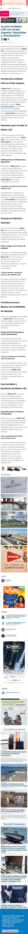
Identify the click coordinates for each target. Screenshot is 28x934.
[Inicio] (14, 8)
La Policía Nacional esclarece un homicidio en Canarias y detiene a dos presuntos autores (13, 907)
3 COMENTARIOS (10, 813)
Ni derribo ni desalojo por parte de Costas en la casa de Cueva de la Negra (14, 785)
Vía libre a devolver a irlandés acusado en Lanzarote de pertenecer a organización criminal (13, 490)
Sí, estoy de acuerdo (10, 931)
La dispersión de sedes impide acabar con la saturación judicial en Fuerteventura (13, 753)
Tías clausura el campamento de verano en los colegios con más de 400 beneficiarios (13, 524)
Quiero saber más (8, 926)
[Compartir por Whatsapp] (8, 40)
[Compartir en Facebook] (2, 40)
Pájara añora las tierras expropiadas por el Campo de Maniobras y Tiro (13, 811)
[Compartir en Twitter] (5, 40)
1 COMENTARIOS (14, 787)
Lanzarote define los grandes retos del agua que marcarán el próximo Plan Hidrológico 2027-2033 (14, 507)
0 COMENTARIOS (6, 42)
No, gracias (21, 931)
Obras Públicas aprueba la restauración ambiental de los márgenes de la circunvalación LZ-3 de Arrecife (13, 541)
